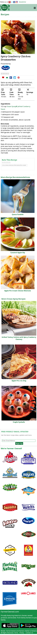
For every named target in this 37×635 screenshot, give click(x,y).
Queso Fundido (17, 214)
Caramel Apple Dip (17, 252)
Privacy (21, 633)
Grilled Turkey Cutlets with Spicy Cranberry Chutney (19, 338)
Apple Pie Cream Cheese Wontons (17, 291)
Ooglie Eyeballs (19, 422)
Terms (16, 633)
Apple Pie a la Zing (19, 381)
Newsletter (22, 2)
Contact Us (29, 633)
